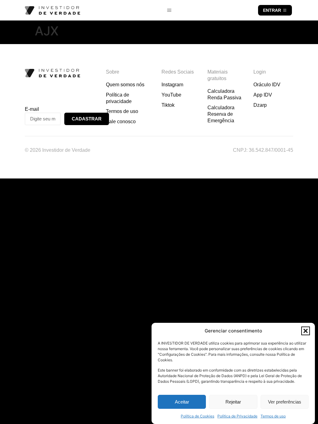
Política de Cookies (197, 416)
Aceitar (182, 401)
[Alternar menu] (169, 10)
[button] (305, 331)
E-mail (32, 109)
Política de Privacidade (237, 416)
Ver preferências (284, 401)
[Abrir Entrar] (285, 10)
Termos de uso (273, 416)
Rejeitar (233, 401)
